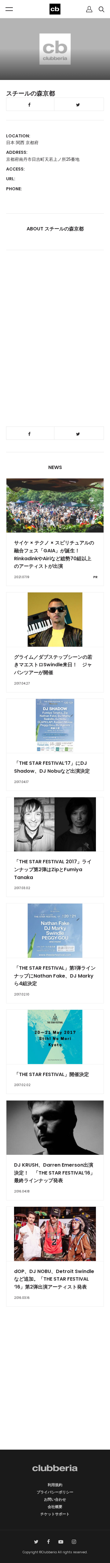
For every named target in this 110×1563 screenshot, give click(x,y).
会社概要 (55, 1506)
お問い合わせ (55, 1499)
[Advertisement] (55, 1389)
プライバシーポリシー (55, 1492)
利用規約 (55, 1484)
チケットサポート (55, 1513)
